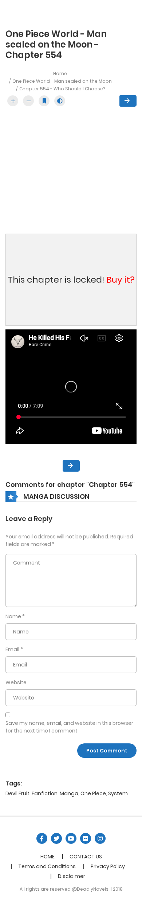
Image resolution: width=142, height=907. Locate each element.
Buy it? (120, 280)
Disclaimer (71, 876)
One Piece (93, 793)
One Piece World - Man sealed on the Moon (62, 81)
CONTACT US (86, 856)
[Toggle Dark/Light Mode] (59, 100)
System (118, 793)
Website (16, 682)
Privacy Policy (108, 866)
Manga (69, 793)
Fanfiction (45, 793)
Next (128, 101)
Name (13, 616)
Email (12, 649)
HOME (47, 856)
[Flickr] (85, 838)
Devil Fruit (17, 793)
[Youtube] (71, 838)
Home (60, 73)
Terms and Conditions (47, 866)
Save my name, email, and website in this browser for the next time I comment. (69, 726)
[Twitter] (56, 838)
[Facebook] (41, 838)
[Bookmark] (44, 100)
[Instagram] (100, 838)
